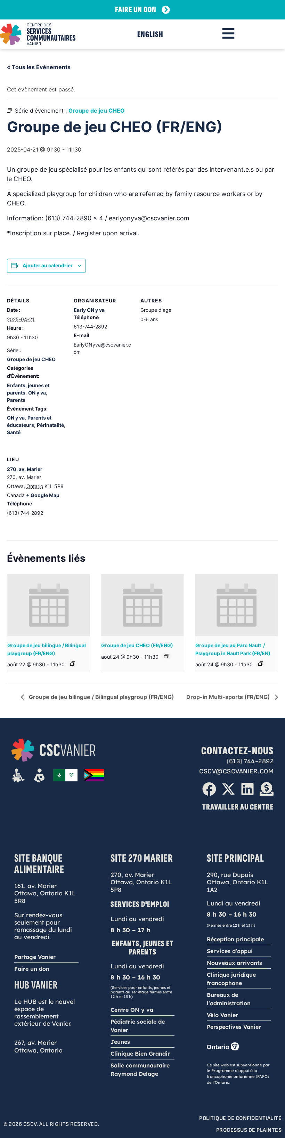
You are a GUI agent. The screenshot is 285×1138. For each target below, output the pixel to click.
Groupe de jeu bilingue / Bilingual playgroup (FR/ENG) (100, 696)
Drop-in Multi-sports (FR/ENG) (228, 696)
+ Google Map (42, 495)
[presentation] (48, 605)
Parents (16, 400)
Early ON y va (89, 310)
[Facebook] (209, 789)
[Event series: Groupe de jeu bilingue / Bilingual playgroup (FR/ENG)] (72, 663)
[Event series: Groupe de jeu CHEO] (166, 656)
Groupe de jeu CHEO (31, 359)
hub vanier (36, 985)
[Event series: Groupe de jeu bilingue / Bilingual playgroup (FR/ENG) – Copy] (260, 663)
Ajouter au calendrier (48, 265)
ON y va (37, 393)
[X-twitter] (228, 789)
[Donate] (267, 789)
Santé (14, 432)
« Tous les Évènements (39, 67)
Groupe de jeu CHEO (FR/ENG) (137, 645)
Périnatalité (50, 425)
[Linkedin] (247, 789)
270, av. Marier (24, 469)
